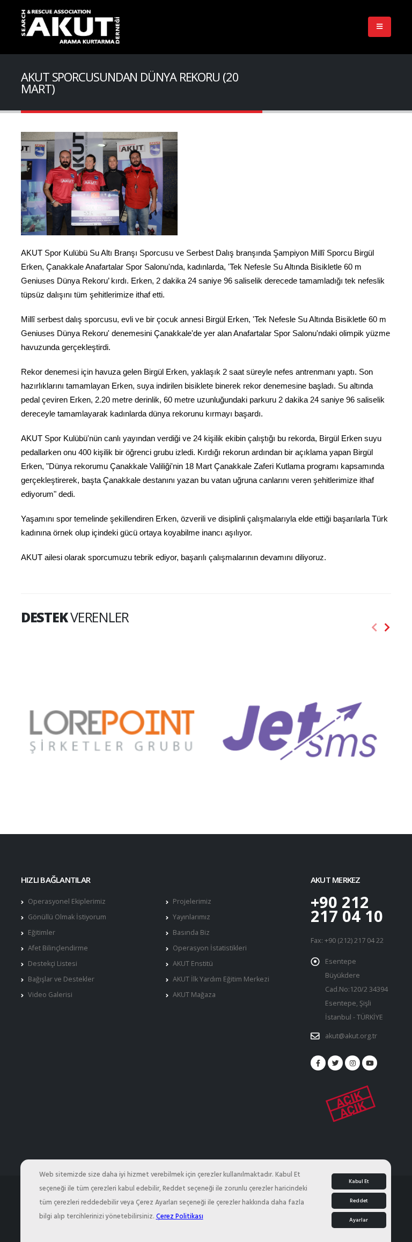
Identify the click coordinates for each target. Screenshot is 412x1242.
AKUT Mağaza (194, 994)
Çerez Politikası (179, 1216)
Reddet (359, 1200)
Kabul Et (359, 1181)
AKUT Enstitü (193, 963)
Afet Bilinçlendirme (58, 948)
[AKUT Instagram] (352, 1062)
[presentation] (374, 628)
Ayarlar (358, 1220)
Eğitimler (41, 932)
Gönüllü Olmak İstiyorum (67, 916)
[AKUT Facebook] (318, 1062)
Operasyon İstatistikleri (210, 948)
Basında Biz (191, 932)
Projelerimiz (192, 901)
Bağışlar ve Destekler (61, 979)
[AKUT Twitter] (335, 1062)
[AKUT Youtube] (369, 1062)
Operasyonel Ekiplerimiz (67, 901)
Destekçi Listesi (52, 963)
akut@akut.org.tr (351, 1035)
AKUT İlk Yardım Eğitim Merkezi (221, 979)
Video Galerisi (50, 994)
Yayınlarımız (191, 916)
